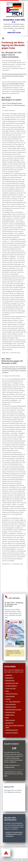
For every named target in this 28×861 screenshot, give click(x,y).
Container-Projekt (9, 767)
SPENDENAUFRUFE (11, 730)
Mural (7, 717)
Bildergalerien (9, 678)
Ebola (7, 691)
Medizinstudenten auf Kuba (13, 709)
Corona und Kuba (10, 688)
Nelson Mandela (10, 720)
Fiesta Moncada (10, 696)
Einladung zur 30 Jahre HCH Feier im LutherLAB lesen (13, 653)
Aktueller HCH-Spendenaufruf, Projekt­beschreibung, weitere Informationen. (14, 834)
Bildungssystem (10, 680)
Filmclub (7, 699)
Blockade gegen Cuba (11, 683)
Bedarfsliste (8, 675)
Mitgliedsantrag (9, 715)
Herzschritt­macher (10, 704)
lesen (5, 775)
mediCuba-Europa (10, 707)
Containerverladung (11, 686)
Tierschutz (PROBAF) (11, 732)
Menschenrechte (10, 712)
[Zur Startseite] (14, 9)
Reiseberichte (9, 723)
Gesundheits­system (14, 701)
